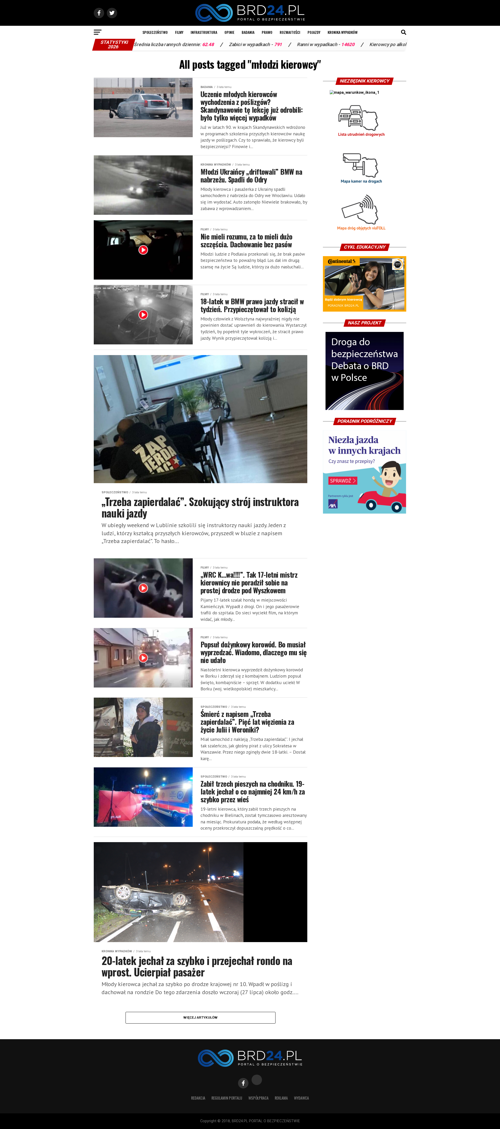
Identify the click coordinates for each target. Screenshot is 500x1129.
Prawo (267, 32)
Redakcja (198, 1098)
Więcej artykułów (200, 1017)
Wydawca (301, 1098)
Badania (248, 32)
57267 (370, 44)
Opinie (229, 32)
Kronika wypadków (343, 32)
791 (223, 44)
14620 (293, 44)
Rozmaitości (290, 32)
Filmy (179, 32)
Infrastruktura (204, 32)
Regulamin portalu (226, 1098)
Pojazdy (314, 32)
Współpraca (258, 1098)
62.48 (153, 44)
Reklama (281, 1098)
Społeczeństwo (155, 32)
